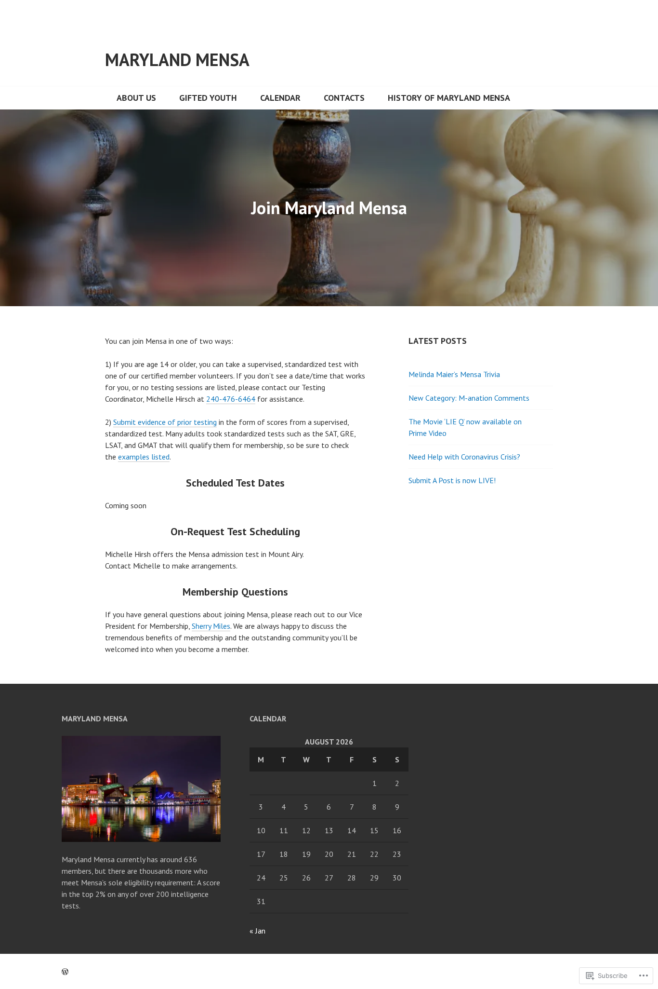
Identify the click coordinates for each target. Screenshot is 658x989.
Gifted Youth (208, 97)
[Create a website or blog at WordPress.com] (65, 971)
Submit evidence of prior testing (165, 422)
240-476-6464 (230, 399)
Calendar (280, 97)
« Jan (257, 930)
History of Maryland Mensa (449, 97)
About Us (136, 97)
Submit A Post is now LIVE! (452, 480)
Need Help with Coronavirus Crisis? (464, 456)
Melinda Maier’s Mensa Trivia (454, 374)
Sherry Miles (211, 626)
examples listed (144, 456)
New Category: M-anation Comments (468, 398)
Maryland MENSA (177, 59)
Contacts (344, 97)
